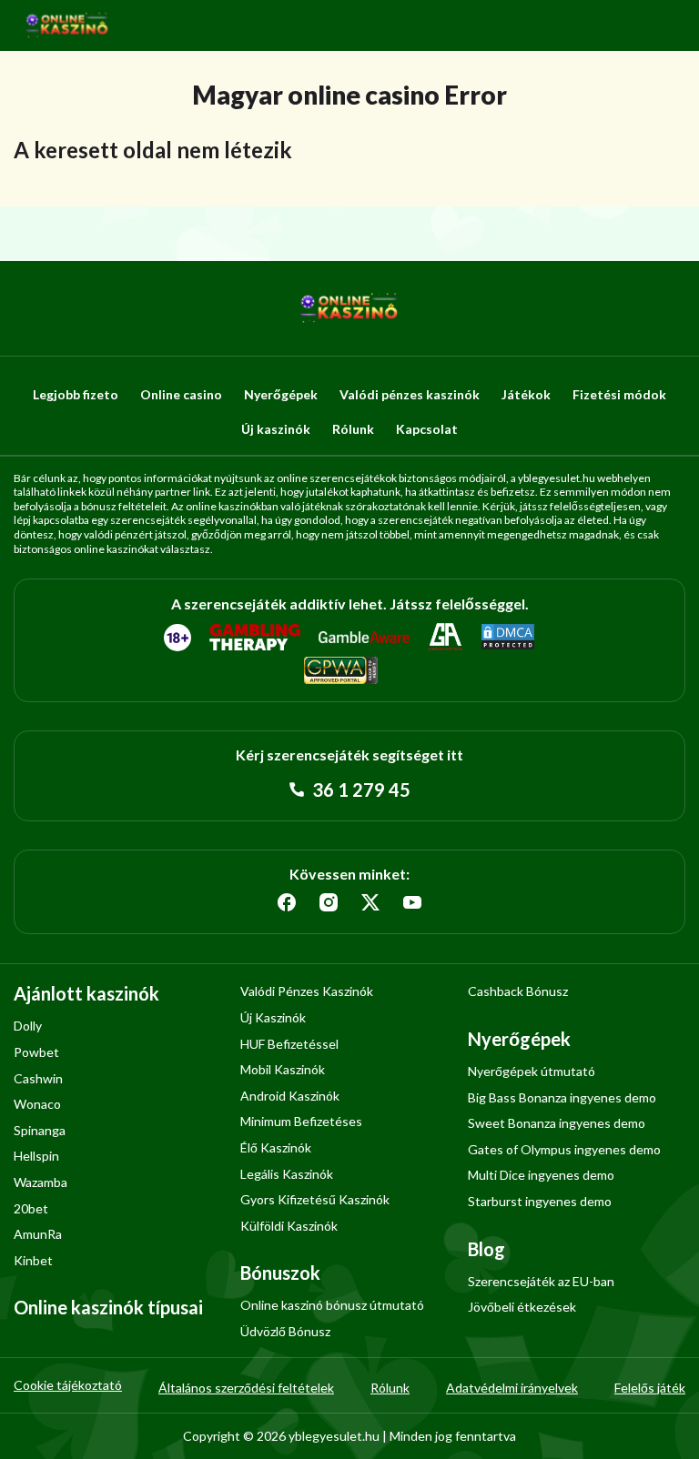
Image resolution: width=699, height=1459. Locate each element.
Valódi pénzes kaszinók (409, 394)
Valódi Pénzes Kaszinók (306, 991)
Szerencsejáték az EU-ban (541, 1281)
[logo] (67, 25)
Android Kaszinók (289, 1095)
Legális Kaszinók (286, 1174)
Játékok (526, 394)
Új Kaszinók (273, 1017)
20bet (31, 1208)
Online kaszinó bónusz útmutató (332, 1305)
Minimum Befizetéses (301, 1121)
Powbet (36, 1052)
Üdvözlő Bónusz (285, 1331)
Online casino (181, 394)
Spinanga (40, 1130)
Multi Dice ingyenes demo (541, 1174)
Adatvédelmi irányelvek (512, 1387)
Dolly (28, 1025)
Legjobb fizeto (75, 394)
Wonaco (37, 1104)
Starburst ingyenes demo (540, 1201)
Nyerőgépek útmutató (531, 1071)
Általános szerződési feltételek (246, 1387)
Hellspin (36, 1155)
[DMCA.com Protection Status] (508, 637)
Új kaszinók (275, 429)
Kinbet (33, 1260)
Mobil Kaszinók (282, 1069)
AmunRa (38, 1234)
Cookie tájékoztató (68, 1385)
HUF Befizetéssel (289, 1043)
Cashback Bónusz (518, 991)
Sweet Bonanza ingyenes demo (556, 1123)
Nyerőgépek (281, 394)
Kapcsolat (427, 429)
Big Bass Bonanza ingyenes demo (562, 1097)
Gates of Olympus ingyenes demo (564, 1149)
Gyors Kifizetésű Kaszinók (315, 1199)
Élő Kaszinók (275, 1147)
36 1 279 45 (359, 789)
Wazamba (40, 1182)
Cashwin (38, 1078)
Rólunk (353, 429)
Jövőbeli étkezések (522, 1306)
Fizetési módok (619, 394)
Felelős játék (649, 1387)
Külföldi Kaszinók (289, 1225)
